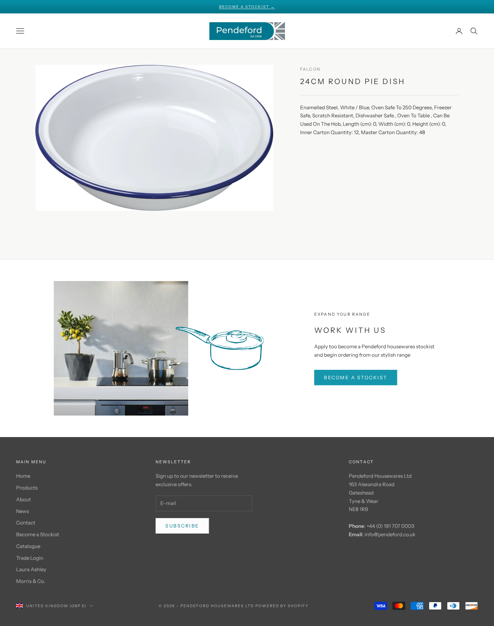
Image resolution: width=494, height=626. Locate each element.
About (23, 499)
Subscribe (182, 526)
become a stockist (355, 378)
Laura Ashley (31, 569)
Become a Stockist (37, 534)
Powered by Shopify (282, 605)
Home (23, 476)
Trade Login (29, 558)
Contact (25, 522)
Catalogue (28, 546)
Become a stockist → (247, 6)
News (22, 511)
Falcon (310, 69)
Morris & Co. (30, 581)
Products (27, 487)
